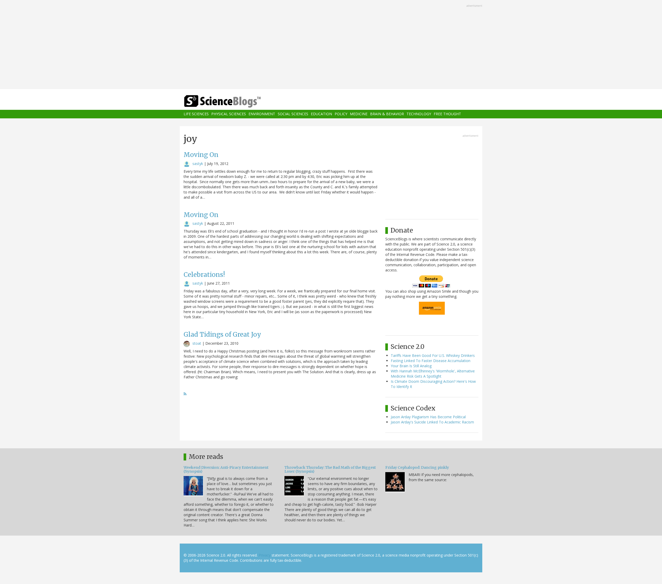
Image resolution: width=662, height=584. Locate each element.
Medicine (358, 114)
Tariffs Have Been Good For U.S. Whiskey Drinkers (433, 355)
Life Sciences (196, 114)
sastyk (197, 163)
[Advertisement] (331, 45)
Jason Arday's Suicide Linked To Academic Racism (432, 422)
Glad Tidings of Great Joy (222, 334)
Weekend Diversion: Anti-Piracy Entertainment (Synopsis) (226, 469)
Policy (341, 114)
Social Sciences (293, 114)
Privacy (264, 555)
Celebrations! (204, 275)
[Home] (233, 101)
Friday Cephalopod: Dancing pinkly (417, 467)
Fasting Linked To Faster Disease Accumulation (430, 360)
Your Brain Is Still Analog (411, 365)
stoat (196, 343)
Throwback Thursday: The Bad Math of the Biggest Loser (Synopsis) (330, 469)
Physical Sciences (228, 114)
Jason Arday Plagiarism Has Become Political (428, 416)
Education (321, 114)
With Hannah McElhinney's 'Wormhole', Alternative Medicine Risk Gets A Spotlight (433, 374)
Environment (262, 114)
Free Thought (447, 114)
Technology (419, 114)
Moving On (201, 155)
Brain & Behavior (387, 114)
